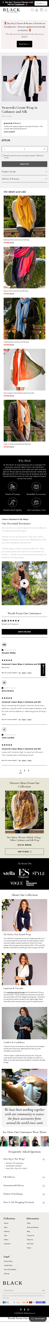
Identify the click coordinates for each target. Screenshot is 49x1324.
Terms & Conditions (10, 1269)
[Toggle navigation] (46, 10)
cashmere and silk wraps (16, 992)
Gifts (5, 1235)
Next (45, 809)
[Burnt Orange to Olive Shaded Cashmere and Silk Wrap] (24, 369)
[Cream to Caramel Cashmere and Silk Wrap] (24, 421)
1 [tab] (24, 1102)
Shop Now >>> (24, 44)
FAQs (28, 1223)
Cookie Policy (8, 1265)
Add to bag (23, 852)
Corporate (7, 1244)
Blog (28, 1231)
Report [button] (24, 673)
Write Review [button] (24, 632)
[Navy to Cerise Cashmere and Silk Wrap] (24, 267)
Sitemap (6, 1274)
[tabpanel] (24, 1087)
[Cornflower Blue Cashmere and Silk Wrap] (24, 318)
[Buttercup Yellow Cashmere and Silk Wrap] (24, 216)
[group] (24, 621)
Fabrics (6, 1240)
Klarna (29, 1248)
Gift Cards (30, 1244)
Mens (5, 1227)
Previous (3, 809)
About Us (30, 1240)
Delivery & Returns (10, 179)
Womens (7, 1231)
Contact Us (30, 1235)
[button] (32, 10)
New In (6, 1223)
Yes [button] (20, 673)
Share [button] (29, 673)
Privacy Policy (8, 1261)
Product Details (9, 171)
